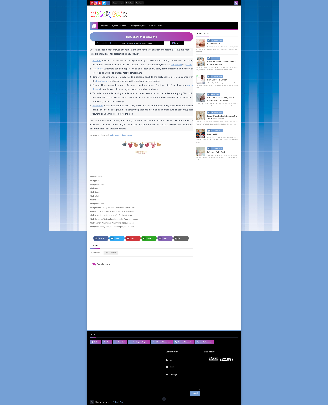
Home (123, 43)
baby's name (102, 81)
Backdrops (98, 105)
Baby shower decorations (121, 135)
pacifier (188, 64)
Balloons (97, 60)
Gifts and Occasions (156, 25)
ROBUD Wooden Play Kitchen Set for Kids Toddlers (221, 63)
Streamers (98, 68)
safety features (205, 341)
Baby (137, 43)
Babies (131, 43)
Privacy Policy (117, 2)
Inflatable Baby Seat (216, 152)
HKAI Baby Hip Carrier (217, 80)
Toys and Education (118, 25)
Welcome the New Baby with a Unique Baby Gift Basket (220, 99)
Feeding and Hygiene (138, 25)
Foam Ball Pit (213, 134)
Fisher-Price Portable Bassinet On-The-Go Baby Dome (222, 117)
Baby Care (104, 25)
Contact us (129, 2)
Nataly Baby (119, 402)
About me (139, 2)
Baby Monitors (213, 43)
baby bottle (176, 64)
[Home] (94, 25)
